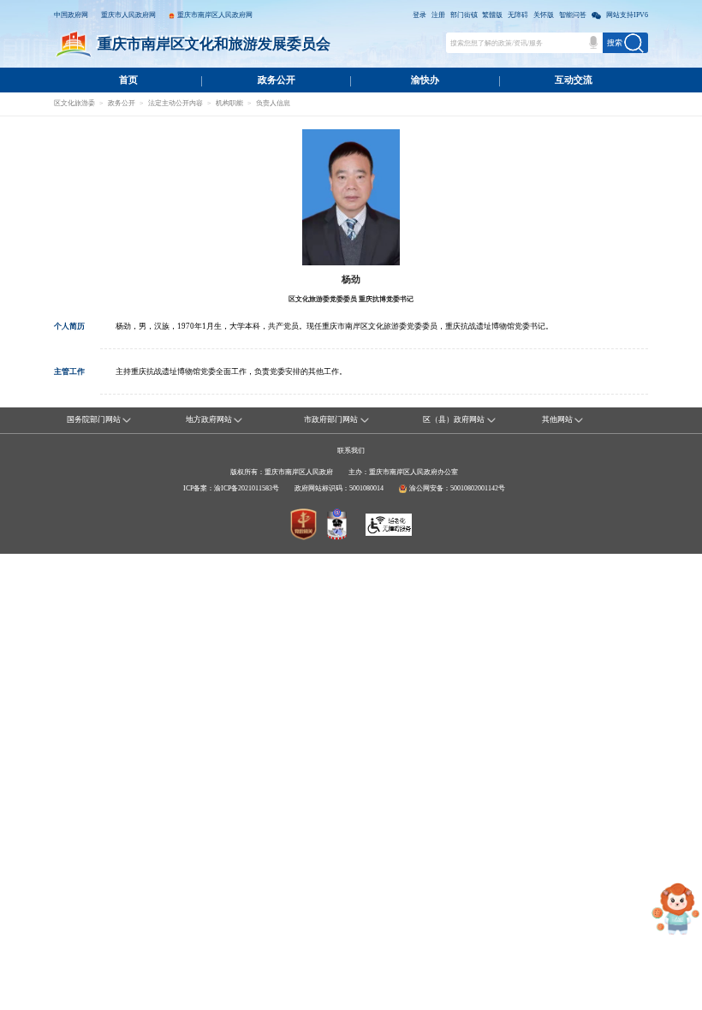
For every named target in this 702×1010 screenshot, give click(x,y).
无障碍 (518, 15)
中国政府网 (71, 15)
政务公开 (276, 79)
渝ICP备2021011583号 (246, 488)
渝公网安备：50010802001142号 (457, 488)
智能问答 (572, 15)
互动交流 (573, 79)
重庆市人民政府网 (128, 15)
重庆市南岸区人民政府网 (215, 15)
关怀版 (543, 15)
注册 (438, 15)
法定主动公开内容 (175, 103)
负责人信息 (273, 103)
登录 (419, 15)
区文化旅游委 (74, 103)
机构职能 (229, 103)
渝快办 (425, 79)
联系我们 (351, 450)
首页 (128, 79)
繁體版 (492, 15)
